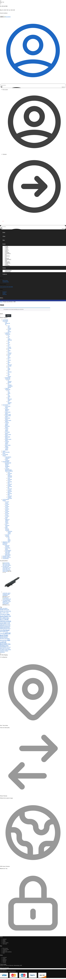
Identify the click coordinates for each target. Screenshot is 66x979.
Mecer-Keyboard (10, 493)
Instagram (5, 294)
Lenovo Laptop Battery (6, 429)
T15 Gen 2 (7, 648)
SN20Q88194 (8, 647)
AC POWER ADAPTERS (5, 320)
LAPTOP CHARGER (7, 333)
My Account (5, 89)
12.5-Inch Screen (7, 505)
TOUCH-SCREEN (7, 535)
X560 (6, 649)
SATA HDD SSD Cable (7, 552)
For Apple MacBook (10, 338)
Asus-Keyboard (10, 479)
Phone (1, 967)
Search (1, 313)
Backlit (2, 616)
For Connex (9, 346)
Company (5, 939)
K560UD (2, 626)
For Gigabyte (9, 352)
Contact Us (5, 950)
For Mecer (9, 362)
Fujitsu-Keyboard (10, 486)
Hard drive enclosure (7, 546)
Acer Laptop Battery (7, 407)
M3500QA (2, 638)
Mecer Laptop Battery (8, 435)
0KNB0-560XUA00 (4, 609)
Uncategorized (6, 558)
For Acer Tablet (9, 392)
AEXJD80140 (3, 614)
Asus (8, 614)
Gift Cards (5, 943)
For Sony (9, 373)
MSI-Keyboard (10, 495)
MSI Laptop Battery (7, 437)
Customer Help (6, 281)
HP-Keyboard (10, 488)
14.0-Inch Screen (7, 509)
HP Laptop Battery (7, 427)
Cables (4, 451)
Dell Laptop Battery (7, 418)
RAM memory (8, 550)
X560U (9, 649)
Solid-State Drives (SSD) (8, 554)
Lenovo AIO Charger (9, 330)
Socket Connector (7, 460)
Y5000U (6, 650)
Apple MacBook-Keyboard (10, 475)
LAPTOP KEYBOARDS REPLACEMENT (9, 470)
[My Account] (33, 83)
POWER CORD (6, 556)
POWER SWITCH (7, 557)
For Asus (9, 342)
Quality (4, 941)
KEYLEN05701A (4, 631)
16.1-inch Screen (7, 514)
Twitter (4, 293)
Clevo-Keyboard (10, 481)
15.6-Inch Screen (7, 512)
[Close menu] (0, 1)
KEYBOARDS (6, 461)
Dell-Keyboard (10, 483)
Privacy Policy (6, 942)
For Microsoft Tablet (10, 399)
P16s (9, 644)
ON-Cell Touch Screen (9, 539)
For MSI (9, 365)
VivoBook (2, 649)
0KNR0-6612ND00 (4, 611)
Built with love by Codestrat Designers (8, 971)
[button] (1, 221)
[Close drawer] (0, 3)
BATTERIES (5, 404)
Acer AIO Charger (9, 327)
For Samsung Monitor (9, 381)
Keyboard (6, 630)
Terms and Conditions (7, 951)
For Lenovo (9, 359)
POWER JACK (4, 645)
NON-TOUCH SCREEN (7, 529)
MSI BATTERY (3, 640)
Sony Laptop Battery (7, 446)
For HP (9, 354)
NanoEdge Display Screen (10, 532)
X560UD (2, 650)
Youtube (4, 962)
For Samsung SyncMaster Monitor (10, 385)
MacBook (7, 638)
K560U (8, 624)
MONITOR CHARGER (7, 378)
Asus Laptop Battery (7, 412)
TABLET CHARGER (7, 389)
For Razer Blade (9, 368)
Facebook (5, 291)
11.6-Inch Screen (7, 502)
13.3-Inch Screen (7, 507)
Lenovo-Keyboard (10, 490)
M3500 (1, 637)
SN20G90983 (3, 647)
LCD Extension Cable (7, 525)
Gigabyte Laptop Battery (7, 424)
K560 (5, 624)
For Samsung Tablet (9, 402)
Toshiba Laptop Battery (6, 448)
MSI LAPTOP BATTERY (5, 642)
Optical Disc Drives (7, 548)
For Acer (9, 336)
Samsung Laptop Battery (7, 442)
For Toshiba (9, 376)
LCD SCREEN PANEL (6, 500)
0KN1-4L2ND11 (4, 608)
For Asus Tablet (9, 395)
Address (1, 965)
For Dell (9, 348)
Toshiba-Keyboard (10, 498)
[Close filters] (0, 653)
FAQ (4, 952)
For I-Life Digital (9, 356)
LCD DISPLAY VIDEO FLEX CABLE (7, 521)
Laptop (1, 633)
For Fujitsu (9, 350)
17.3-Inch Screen (7, 516)
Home (1, 301)
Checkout (5, 154)
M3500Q (6, 637)
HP (7, 623)
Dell (5, 623)
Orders (4, 940)
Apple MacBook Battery (7, 409)
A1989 (3, 612)
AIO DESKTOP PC (7, 323)
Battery (6, 616)
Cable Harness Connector (8, 457)
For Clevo (9, 344)
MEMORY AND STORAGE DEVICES (6, 543)
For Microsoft (10, 364)
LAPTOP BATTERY (5, 634)
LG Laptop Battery (7, 432)
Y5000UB (2, 652)
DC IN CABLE (5, 616)
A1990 (7, 612)
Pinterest (4, 960)
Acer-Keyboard (10, 473)
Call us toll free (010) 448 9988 (6, 286)
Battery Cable (8, 414)
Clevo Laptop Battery (8, 416)
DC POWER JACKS (5, 455)
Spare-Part (2, 648)
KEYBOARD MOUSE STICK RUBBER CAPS (8, 465)
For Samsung (9, 371)
